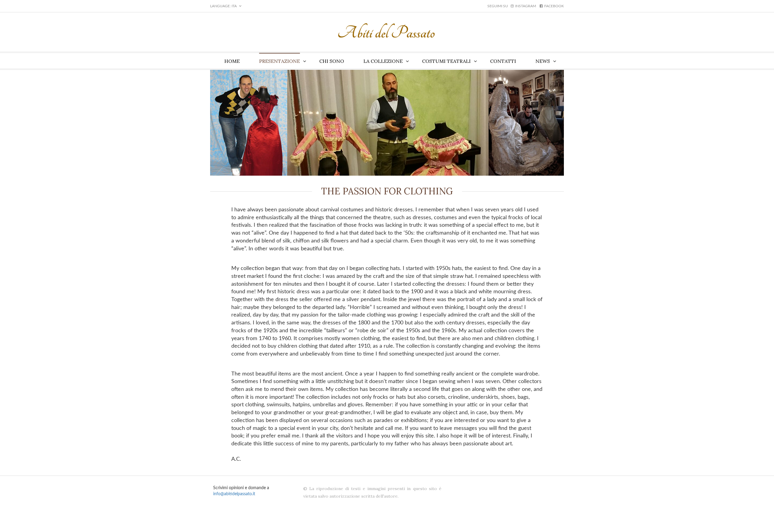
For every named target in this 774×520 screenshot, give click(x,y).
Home (232, 61)
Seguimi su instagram (511, 6)
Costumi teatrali (446, 61)
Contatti (503, 61)
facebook (554, 6)
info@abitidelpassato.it (234, 494)
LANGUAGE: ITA (224, 6)
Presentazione (279, 61)
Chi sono (331, 61)
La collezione (383, 61)
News (542, 61)
